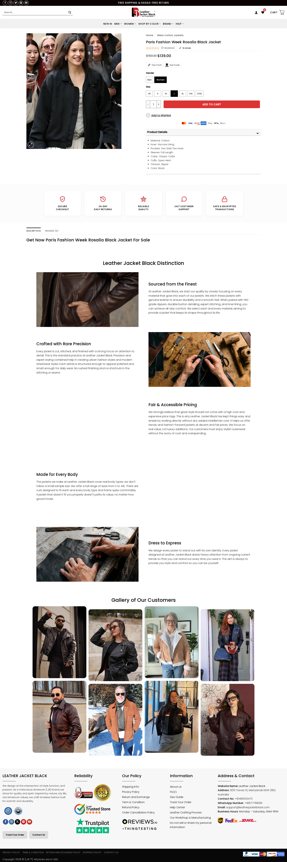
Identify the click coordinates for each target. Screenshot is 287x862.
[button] (256, 12)
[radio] (149, 80)
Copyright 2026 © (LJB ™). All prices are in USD (30, 859)
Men (117, 23)
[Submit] (70, 12)
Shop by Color (148, 23)
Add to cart (211, 104)
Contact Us (38, 834)
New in (107, 23)
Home (149, 35)
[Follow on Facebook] (5, 2)
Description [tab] (33, 230)
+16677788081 (253, 803)
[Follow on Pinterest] (21, 2)
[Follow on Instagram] (10, 2)
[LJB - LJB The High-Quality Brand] (144, 12)
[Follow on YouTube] (26, 2)
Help (178, 23)
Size (148, 87)
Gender (150, 73)
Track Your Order (15, 834)
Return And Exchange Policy (63, 852)
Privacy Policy (11, 852)
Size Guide (174, 65)
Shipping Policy (92, 852)
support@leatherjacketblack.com (248, 807)
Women (129, 23)
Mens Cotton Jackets (170, 35)
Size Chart (157, 65)
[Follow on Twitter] (15, 2)
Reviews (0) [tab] (52, 230)
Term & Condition (33, 852)
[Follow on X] (17, 822)
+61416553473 (243, 799)
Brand (167, 23)
